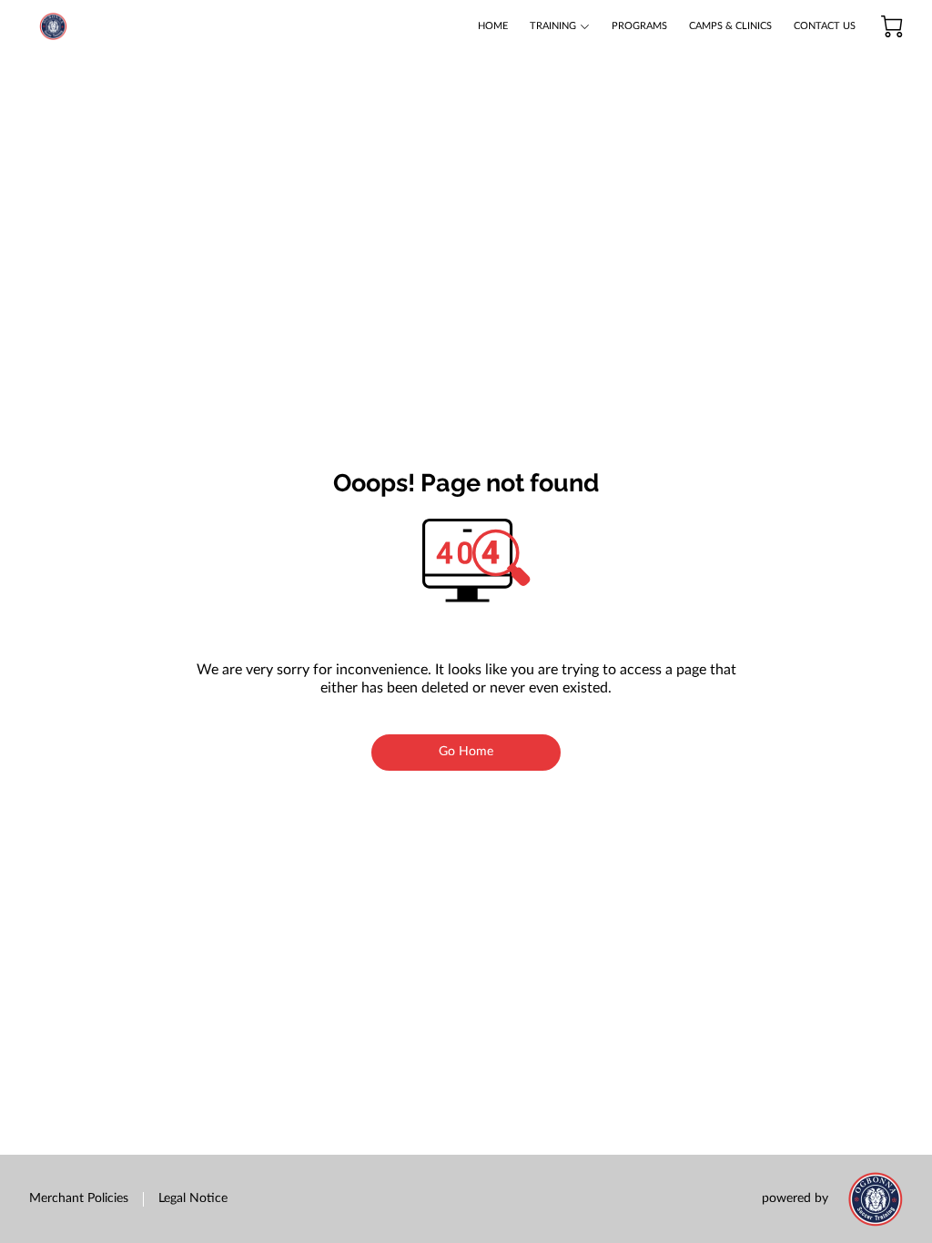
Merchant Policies (78, 1198)
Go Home (466, 751)
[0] (892, 26)
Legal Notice (193, 1198)
